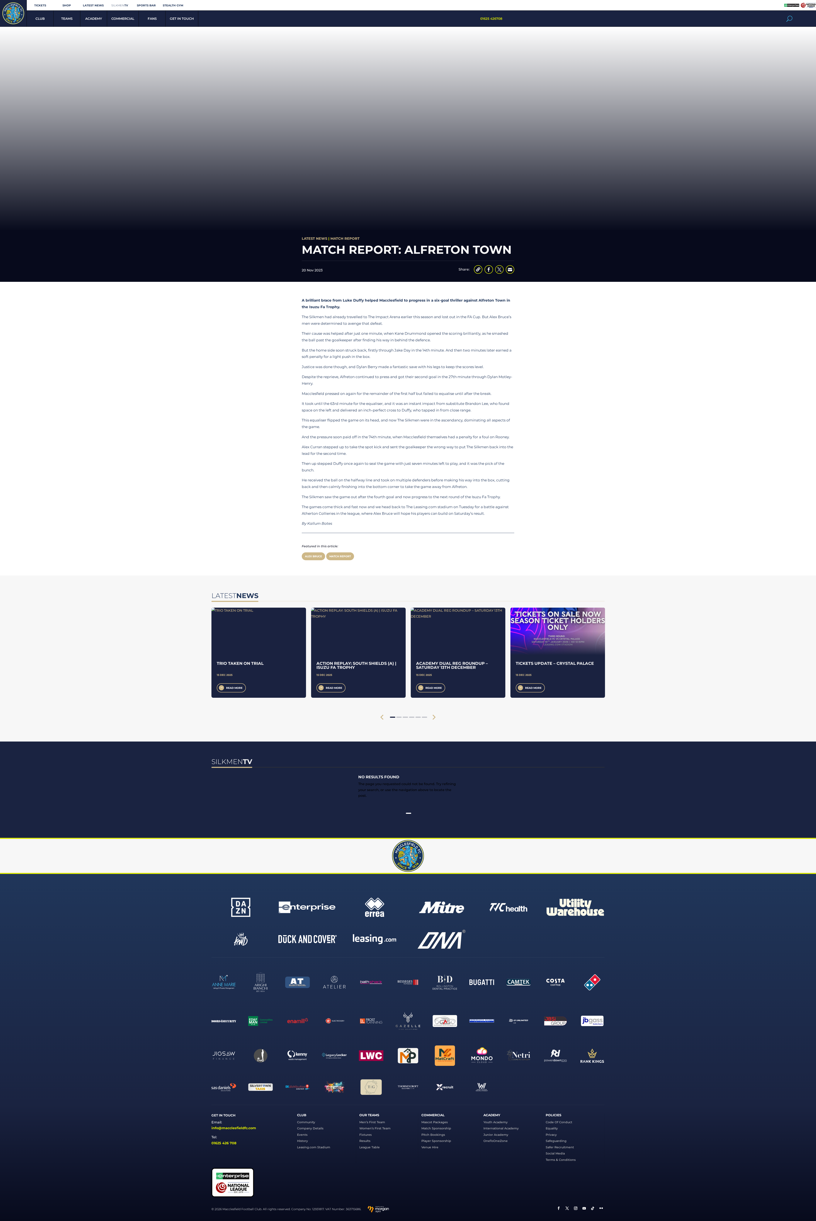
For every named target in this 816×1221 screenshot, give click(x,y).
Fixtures (365, 1135)
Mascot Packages (434, 1122)
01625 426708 (491, 19)
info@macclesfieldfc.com (233, 1128)
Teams (66, 19)
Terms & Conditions (561, 1160)
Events (302, 1135)
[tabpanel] (258, 653)
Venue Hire (429, 1147)
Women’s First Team (375, 1128)
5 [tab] (418, 717)
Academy (93, 19)
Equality (552, 1128)
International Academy (501, 1128)
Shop (66, 5)
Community (306, 1122)
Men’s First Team (372, 1122)
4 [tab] (411, 717)
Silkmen (119, 5)
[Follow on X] (567, 1208)
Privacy (551, 1135)
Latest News (93, 5)
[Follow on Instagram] (575, 1208)
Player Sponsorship (436, 1141)
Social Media (555, 1153)
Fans (152, 19)
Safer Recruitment (560, 1147)
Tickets (40, 5)
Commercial (122, 19)
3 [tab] (405, 717)
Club (40, 19)
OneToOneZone (495, 1141)
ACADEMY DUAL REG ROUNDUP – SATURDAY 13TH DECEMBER (452, 665)
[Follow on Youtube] (584, 1208)
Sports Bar (146, 5)
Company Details (310, 1128)
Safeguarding (556, 1141)
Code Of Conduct (559, 1122)
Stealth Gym (173, 5)
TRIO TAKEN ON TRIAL (240, 663)
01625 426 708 (224, 1143)
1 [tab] (392, 717)
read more (234, 687)
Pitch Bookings (433, 1135)
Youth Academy (495, 1122)
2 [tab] (399, 717)
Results (364, 1141)
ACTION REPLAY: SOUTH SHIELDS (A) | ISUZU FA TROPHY (356, 665)
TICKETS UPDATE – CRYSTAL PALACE (555, 663)
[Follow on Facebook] (558, 1208)
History (302, 1141)
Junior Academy (495, 1135)
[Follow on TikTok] (592, 1208)
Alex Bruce (313, 556)
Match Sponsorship (436, 1128)
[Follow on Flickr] (601, 1208)
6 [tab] (424, 717)
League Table (369, 1147)
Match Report (345, 239)
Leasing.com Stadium (313, 1147)
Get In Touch (182, 19)
